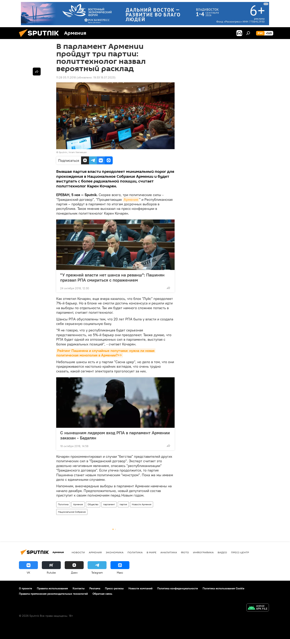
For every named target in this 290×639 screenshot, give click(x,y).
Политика (63, 504)
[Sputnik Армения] (40, 38)
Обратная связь (102, 593)
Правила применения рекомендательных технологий (53, 593)
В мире (151, 552)
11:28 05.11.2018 (66, 77)
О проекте (25, 588)
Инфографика (203, 552)
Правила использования (52, 588)
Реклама (94, 588)
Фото (185, 552)
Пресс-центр (240, 552)
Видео (222, 552)
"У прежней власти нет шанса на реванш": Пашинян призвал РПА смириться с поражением (112, 277)
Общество (93, 504)
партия (123, 504)
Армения (131, 199)
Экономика (114, 552)
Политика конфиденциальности (177, 588)
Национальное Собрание (72, 511)
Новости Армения (141, 504)
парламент (109, 504)
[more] (168, 288)
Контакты (79, 588)
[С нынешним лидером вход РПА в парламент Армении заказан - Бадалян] (115, 402)
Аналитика (168, 552)
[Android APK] (257, 608)
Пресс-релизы (114, 588)
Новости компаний (140, 588)
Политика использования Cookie (223, 588)
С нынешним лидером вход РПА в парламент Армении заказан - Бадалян (115, 435)
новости (78, 552)
